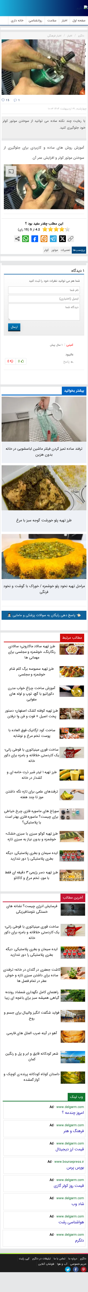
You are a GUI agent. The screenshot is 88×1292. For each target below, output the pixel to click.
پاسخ (66, 361)
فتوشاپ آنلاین (46, 1264)
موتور (54, 250)
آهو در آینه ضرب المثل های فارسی (32, 1033)
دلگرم (79, 1240)
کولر (46, 250)
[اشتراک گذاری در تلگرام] (53, 238)
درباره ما (72, 1258)
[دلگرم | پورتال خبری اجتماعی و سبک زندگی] (82, 8)
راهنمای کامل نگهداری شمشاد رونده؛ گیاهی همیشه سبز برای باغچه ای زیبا (32, 995)
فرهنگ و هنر (74, 1131)
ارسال (14, 327)
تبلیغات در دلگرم (41, 1258)
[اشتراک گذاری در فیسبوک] (34, 238)
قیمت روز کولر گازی (69, 1186)
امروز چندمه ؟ (73, 1113)
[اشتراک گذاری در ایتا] (44, 238)
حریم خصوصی (78, 1264)
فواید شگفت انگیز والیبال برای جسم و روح (31, 1015)
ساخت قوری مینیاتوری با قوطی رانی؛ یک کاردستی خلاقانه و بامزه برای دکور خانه (32, 932)
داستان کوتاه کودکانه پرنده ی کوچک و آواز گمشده (32, 1077)
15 (7, 100)
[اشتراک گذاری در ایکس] (62, 238)
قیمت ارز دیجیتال (70, 1149)
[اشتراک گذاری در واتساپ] (25, 238)
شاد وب (78, 1204)
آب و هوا (62, 1264)
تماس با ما (59, 1258)
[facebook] (76, 1269)
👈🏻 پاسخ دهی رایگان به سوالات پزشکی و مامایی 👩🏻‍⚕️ (44, 615)
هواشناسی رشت (71, 1222)
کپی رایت (24, 1258)
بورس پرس (75, 1167)
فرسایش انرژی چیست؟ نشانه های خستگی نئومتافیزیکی (31, 909)
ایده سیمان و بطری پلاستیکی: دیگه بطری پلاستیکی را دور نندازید (32, 952)
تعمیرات (65, 250)
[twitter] (68, 1269)
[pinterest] (83, 1269)
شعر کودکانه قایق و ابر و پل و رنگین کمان (31, 1056)
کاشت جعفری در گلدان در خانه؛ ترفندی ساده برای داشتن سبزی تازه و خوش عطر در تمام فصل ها (31, 975)
